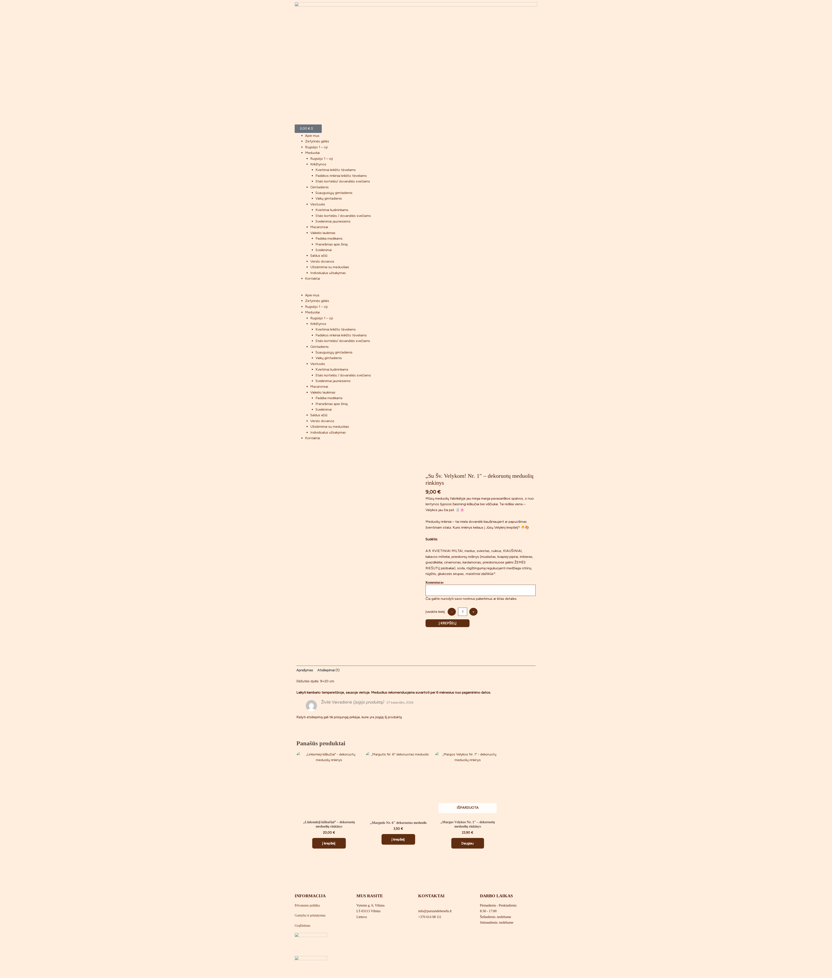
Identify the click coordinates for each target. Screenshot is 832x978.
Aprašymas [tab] (304, 670)
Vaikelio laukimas (322, 233)
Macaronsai (319, 227)
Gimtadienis (319, 187)
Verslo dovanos (322, 261)
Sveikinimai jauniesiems (333, 221)
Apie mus (312, 136)
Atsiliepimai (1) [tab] (328, 670)
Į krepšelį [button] (328, 843)
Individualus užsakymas (328, 273)
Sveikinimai (323, 250)
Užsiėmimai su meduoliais (329, 267)
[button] (416, 289)
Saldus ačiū (318, 255)
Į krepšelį (447, 623)
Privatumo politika (307, 905)
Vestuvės (317, 204)
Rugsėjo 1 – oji (316, 147)
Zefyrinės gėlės (317, 141)
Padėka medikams (329, 238)
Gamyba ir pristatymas (310, 915)
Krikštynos (318, 164)
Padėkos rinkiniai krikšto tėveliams (341, 176)
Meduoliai (312, 153)
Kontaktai (312, 278)
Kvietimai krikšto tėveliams (335, 170)
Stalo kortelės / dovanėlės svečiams (343, 216)
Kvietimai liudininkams (331, 210)
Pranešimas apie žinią (331, 244)
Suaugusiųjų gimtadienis (334, 193)
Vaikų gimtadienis (328, 198)
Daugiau (467, 843)
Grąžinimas (302, 925)
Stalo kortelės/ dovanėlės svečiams (342, 181)
